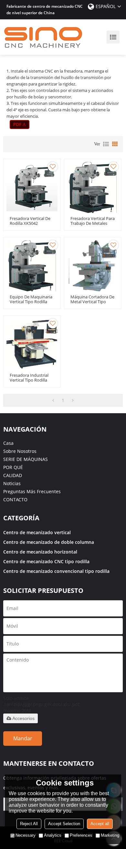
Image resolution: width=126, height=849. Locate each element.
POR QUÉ (13, 467)
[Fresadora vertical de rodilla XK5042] (32, 187)
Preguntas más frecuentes (32, 491)
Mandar (22, 738)
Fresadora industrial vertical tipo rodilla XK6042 (29, 380)
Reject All (29, 823)
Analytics (52, 835)
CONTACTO (15, 499)
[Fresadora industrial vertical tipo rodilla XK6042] (32, 344)
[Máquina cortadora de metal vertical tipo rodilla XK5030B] (92, 265)
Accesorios (23, 718)
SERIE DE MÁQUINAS (25, 459)
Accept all (99, 823)
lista (105, 144)
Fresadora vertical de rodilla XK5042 (30, 221)
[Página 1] (53, 400)
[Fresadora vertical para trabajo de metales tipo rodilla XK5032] (92, 187)
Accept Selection (64, 823)
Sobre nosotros (20, 451)
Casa (8, 443)
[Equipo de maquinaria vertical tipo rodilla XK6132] (32, 265)
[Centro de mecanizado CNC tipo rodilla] (19, 124)
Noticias (12, 483)
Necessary (26, 835)
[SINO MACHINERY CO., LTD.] (43, 37)
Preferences (81, 835)
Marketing (110, 835)
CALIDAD (12, 475)
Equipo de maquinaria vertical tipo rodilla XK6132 (31, 302)
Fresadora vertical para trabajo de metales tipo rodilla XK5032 (92, 223)
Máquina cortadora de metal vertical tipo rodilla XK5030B (92, 302)
